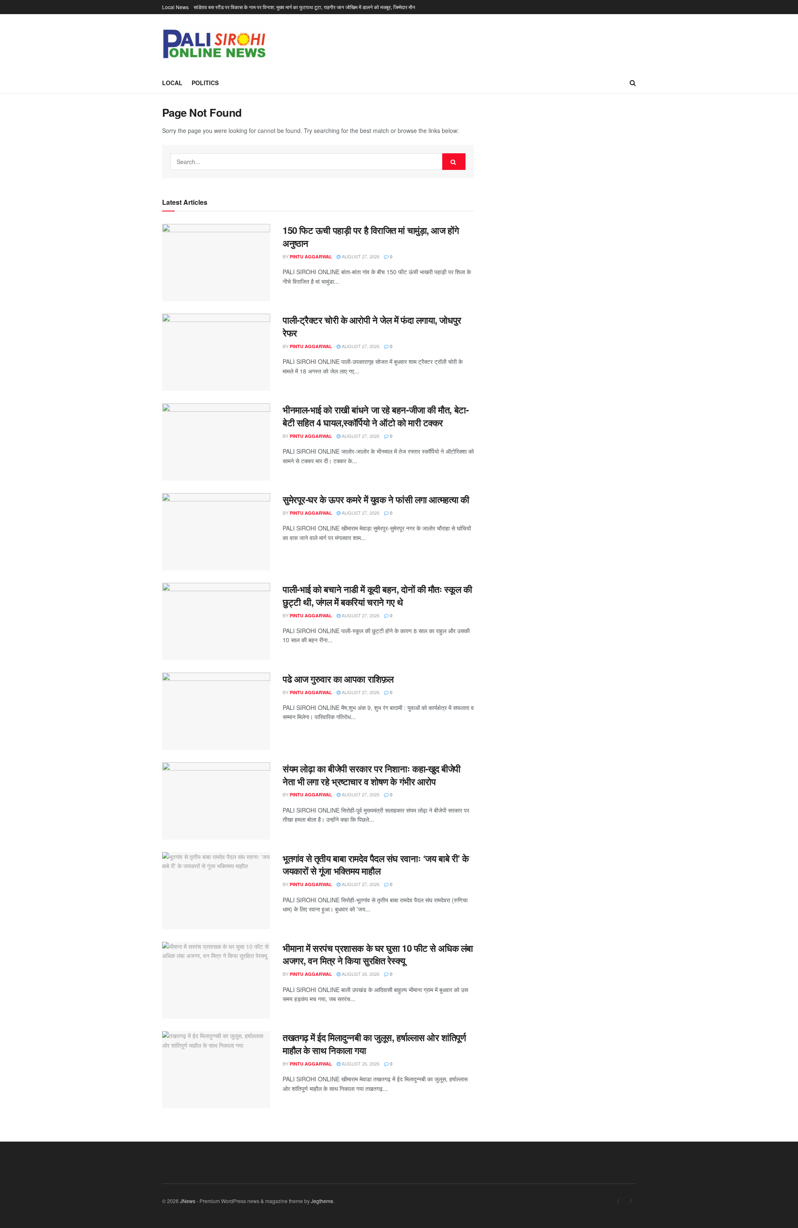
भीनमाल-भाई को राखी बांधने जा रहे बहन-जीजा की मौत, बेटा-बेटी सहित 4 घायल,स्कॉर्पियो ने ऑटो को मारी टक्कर (375, 416)
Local (172, 83)
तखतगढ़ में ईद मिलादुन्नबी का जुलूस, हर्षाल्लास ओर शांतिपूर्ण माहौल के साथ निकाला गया (374, 1044)
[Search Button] (454, 161)
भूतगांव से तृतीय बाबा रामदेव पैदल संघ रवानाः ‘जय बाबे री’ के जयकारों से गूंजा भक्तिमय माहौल (376, 865)
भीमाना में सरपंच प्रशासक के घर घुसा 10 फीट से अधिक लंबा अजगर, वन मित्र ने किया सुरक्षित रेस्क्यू (378, 954)
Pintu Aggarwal (311, 256)
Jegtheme (322, 1200)
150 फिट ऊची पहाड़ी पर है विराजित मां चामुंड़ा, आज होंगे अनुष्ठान (370, 236)
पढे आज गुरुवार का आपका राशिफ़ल (338, 678)
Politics (205, 83)
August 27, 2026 (359, 256)
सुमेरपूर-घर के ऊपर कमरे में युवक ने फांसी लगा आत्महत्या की (376, 499)
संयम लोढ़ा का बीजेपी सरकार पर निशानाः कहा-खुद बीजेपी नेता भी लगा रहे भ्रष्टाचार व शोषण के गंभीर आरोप (372, 775)
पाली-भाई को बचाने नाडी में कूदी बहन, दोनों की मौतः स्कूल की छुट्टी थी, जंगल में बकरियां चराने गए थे (377, 595)
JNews (187, 1200)
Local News (175, 6)
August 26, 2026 (359, 973)
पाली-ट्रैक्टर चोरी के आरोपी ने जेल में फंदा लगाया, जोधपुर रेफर (372, 326)
